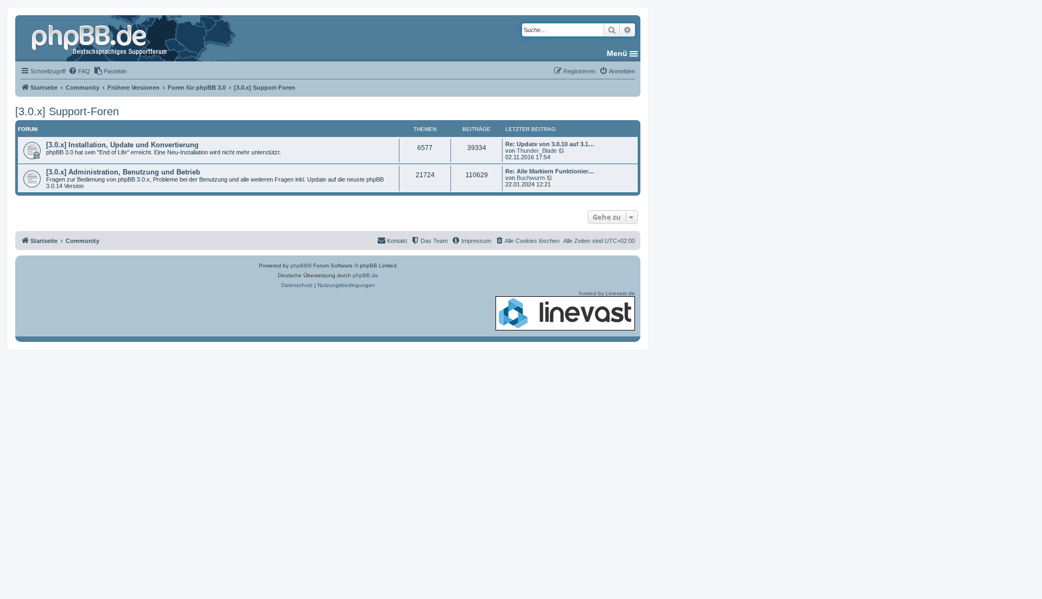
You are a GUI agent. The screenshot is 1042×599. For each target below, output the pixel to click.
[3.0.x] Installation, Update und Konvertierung (122, 145)
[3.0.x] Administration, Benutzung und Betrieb (123, 172)
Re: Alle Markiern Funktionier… (549, 171)
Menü (617, 53)
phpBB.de (365, 275)
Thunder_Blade (537, 150)
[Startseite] (100, 38)
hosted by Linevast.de (607, 293)
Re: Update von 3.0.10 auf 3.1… (549, 144)
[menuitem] (79, 71)
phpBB (299, 266)
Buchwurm (531, 177)
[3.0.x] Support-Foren (67, 111)
